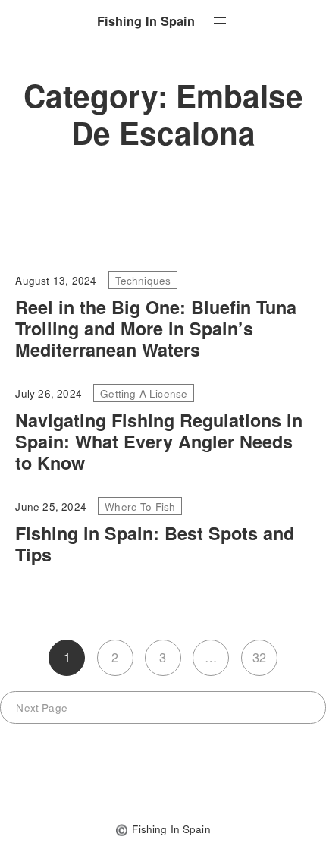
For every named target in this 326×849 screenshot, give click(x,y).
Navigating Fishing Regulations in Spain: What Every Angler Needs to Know (158, 441)
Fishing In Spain (146, 21)
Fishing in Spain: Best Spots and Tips (154, 544)
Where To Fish (140, 506)
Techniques (143, 280)
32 (259, 657)
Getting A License (143, 393)
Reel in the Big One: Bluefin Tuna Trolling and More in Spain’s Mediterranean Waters (155, 328)
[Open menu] (220, 20)
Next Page (41, 707)
